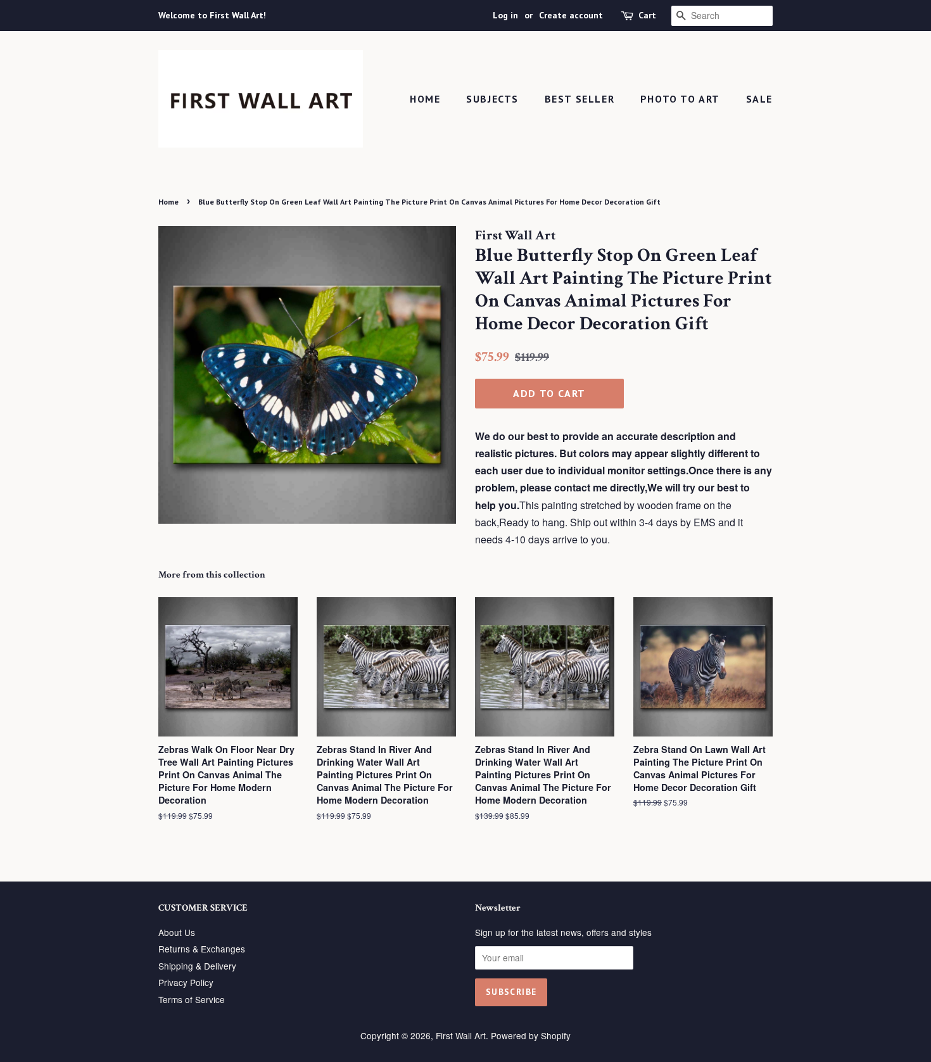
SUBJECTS (492, 98)
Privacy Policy (185, 982)
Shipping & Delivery (197, 965)
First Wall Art (461, 1035)
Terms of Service (191, 999)
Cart (647, 15)
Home (425, 98)
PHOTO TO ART (680, 98)
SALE (759, 98)
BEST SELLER (580, 98)
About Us (176, 932)
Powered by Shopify (531, 1035)
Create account (571, 15)
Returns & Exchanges (201, 948)
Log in (505, 15)
